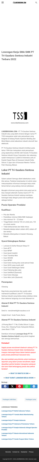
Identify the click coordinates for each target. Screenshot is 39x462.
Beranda (8, 452)
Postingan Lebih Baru (9, 399)
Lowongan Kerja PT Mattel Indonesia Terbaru (16, 411)
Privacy (31, 452)
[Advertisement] (19, 28)
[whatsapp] (26, 386)
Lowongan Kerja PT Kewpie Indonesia (14, 420)
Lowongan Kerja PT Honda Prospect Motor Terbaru (18, 439)
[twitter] (12, 386)
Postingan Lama (31, 399)
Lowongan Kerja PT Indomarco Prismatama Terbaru (18, 424)
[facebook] (5, 386)
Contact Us (15, 452)
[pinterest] (19, 386)
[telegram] (34, 386)
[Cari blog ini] (36, 2)
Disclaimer (24, 452)
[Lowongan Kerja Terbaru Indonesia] (19, 2)
